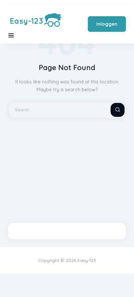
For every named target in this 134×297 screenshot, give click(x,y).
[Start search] (112, 110)
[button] (11, 35)
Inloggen (106, 24)
